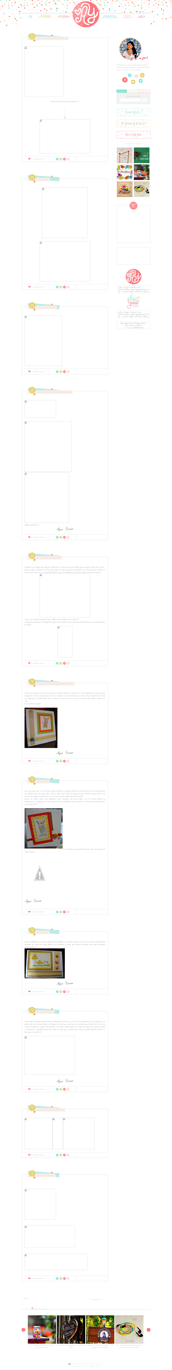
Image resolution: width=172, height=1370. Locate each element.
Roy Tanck (124, 323)
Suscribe (133, 91)
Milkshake (41, 781)
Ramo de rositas (45, 307)
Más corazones (45, 1175)
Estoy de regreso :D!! (48, 558)
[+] (138, 70)
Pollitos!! (41, 932)
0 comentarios (38, 159)
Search (121, 91)
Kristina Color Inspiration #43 (53, 392)
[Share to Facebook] (57, 160)
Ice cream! (42, 179)
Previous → (98, 1299)
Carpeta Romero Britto (49, 1110)
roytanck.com (138, 328)
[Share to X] (61, 160)
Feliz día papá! (44, 1012)
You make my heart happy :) (51, 38)
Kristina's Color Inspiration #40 (54, 684)
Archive (144, 91)
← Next (25, 1298)
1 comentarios (38, 287)
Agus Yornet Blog (92, 1366)
